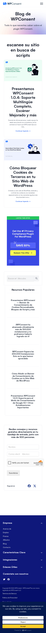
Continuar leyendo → (23, 131)
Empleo (6, 532)
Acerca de (7, 529)
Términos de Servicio (9, 593)
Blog (5, 544)
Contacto (7, 547)
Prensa (5, 536)
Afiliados (6, 540)
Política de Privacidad (9, 598)
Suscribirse (13, 473)
